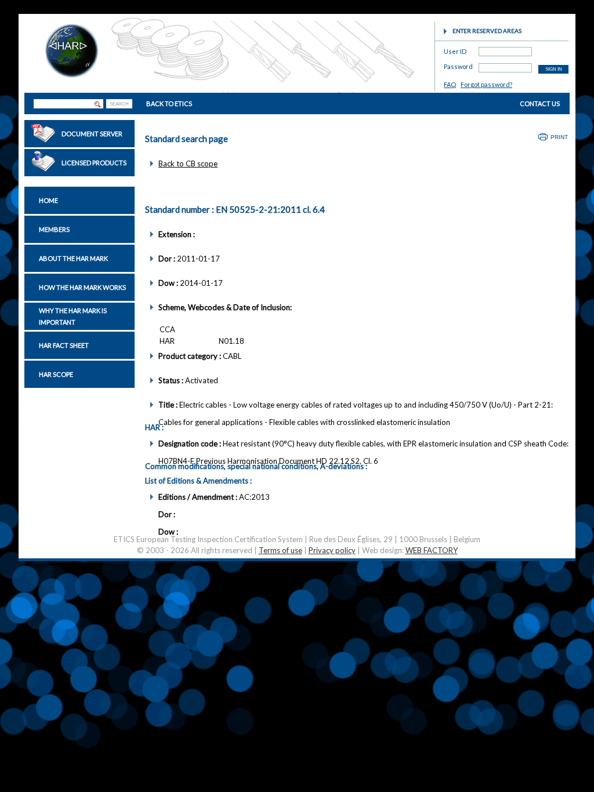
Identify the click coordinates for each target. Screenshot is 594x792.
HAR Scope (56, 374)
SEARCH (119, 104)
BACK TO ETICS (169, 103)
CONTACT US (540, 103)
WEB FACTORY (431, 550)
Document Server (91, 133)
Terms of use (280, 550)
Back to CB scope (188, 163)
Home (48, 200)
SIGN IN (553, 69)
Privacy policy (332, 550)
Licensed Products (93, 162)
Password (458, 65)
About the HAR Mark (73, 258)
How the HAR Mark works (82, 287)
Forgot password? (486, 84)
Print (559, 137)
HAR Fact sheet (64, 345)
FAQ (450, 84)
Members (54, 229)
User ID (455, 50)
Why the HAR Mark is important (73, 316)
